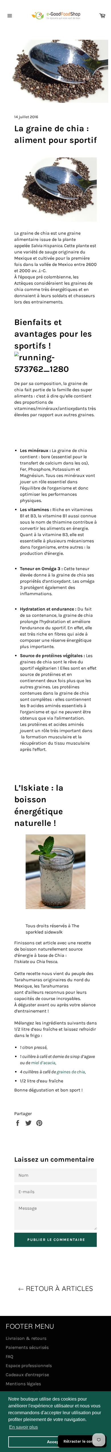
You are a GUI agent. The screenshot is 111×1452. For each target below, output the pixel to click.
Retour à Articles (58, 1288)
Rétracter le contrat (82, 1441)
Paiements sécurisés (27, 1347)
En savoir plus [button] (23, 1427)
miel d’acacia (43, 1062)
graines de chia (71, 1071)
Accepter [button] (55, 1441)
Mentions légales (23, 1383)
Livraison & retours (26, 1338)
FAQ (9, 1356)
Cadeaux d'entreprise (27, 1374)
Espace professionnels (29, 1365)
